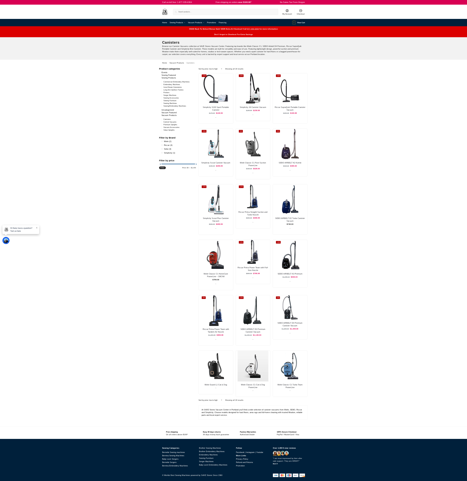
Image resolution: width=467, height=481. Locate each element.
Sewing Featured (169, 75)
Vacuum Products (176, 63)
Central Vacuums (170, 122)
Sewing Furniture (169, 101)
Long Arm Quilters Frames (173, 90)
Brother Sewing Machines (210, 448)
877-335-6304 (253, 29)
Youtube (259, 452)
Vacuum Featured (169, 113)
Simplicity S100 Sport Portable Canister (216, 108)
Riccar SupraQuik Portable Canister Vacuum (290, 108)
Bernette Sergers (169, 462)
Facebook (240, 452)
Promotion (240, 466)
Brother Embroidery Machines (212, 451)
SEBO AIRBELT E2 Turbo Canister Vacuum (290, 219)
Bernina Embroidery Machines (175, 466)
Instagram (250, 452)
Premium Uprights (170, 125)
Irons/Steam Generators (172, 87)
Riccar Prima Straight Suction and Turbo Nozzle (253, 213)
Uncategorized (168, 110)
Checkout (301, 14)
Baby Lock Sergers (170, 459)
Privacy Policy (242, 459)
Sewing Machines (170, 103)
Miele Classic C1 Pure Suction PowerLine (253, 164)
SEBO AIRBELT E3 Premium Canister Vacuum (253, 330)
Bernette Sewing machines (173, 452)
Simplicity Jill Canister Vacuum (253, 107)
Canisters (167, 119)
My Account (287, 14)
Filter (162, 168)
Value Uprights (169, 130)
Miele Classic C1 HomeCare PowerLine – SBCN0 (216, 275)
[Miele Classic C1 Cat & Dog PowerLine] (253, 366)
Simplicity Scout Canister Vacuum (215, 163)
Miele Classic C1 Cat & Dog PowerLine (253, 386)
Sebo (166, 149)
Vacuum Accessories (171, 127)
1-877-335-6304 (184, 2)
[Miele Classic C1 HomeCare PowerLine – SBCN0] (215, 255)
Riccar (167, 145)
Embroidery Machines (171, 84)
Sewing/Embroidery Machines (174, 106)
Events (165, 72)
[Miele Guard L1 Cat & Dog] (215, 366)
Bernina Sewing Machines (173, 456)
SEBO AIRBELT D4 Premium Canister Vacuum (290, 324)
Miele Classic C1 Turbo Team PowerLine (290, 386)
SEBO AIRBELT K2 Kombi (290, 163)
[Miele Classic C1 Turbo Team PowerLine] (290, 366)
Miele (166, 141)
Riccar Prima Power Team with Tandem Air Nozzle (216, 330)
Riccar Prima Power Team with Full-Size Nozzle (253, 268)
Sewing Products (169, 78)
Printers (166, 92)
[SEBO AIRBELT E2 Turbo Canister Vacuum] (290, 199)
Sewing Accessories (171, 98)
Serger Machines (169, 95)
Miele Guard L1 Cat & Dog (216, 385)
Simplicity (168, 153)
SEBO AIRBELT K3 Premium (290, 274)
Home (164, 63)
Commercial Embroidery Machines (176, 82)
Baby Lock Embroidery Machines (213, 465)
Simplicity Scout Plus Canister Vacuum (216, 219)
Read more (216, 392)
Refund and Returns (244, 462)
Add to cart (216, 121)
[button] (298, 22)
